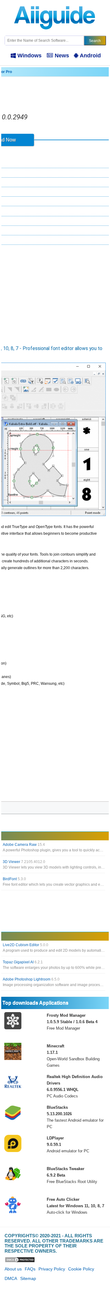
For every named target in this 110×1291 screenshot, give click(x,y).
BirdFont (14, 879)
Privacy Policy (51, 1268)
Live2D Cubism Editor (25, 945)
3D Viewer (24, 862)
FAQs (30, 1268)
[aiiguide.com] (55, 3)
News (62, 55)
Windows (29, 55)
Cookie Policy (81, 1268)
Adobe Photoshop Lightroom (31, 979)
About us (13, 1268)
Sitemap (28, 1278)
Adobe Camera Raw (24, 844)
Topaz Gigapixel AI (23, 962)
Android (90, 55)
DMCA (11, 1278)
